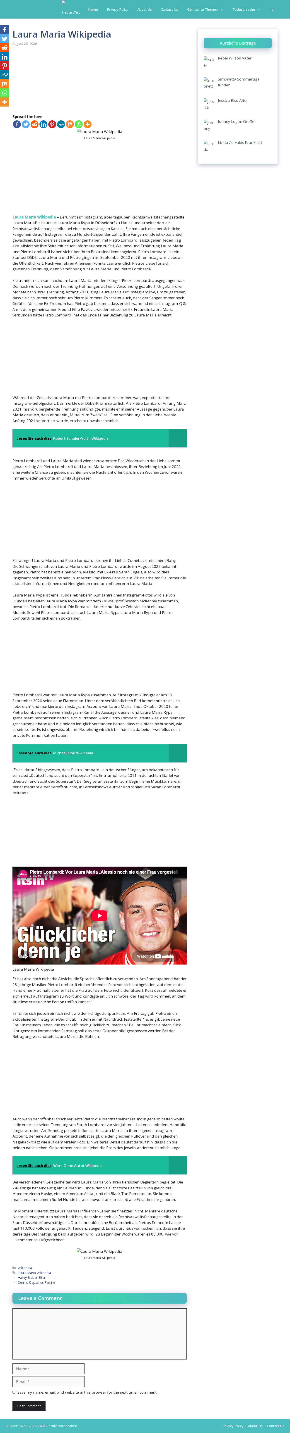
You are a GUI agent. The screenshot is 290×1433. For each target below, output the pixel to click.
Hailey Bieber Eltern (32, 1277)
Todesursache (243, 9)
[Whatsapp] (79, 124)
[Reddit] (35, 124)
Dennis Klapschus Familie (36, 1282)
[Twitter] (26, 124)
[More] (88, 124)
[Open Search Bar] (271, 9)
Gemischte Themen (202, 9)
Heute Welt (71, 12)
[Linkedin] (43, 124)
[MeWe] (61, 124)
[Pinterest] (52, 124)
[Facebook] (17, 124)
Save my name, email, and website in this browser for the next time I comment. (87, 1392)
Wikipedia (25, 1268)
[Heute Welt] (73, 3)
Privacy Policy (117, 9)
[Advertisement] (99, 80)
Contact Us (169, 9)
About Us (144, 9)
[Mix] (70, 124)
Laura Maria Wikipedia (34, 217)
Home (93, 9)
